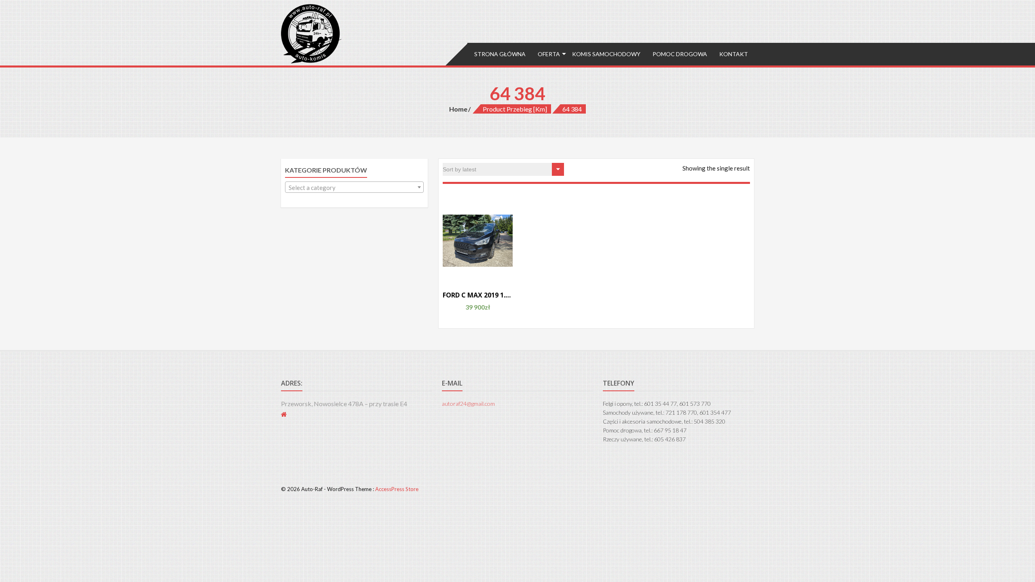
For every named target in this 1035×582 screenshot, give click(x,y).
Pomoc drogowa (680, 54)
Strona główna (500, 54)
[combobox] (354, 187)
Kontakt (733, 54)
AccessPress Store (396, 489)
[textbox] (354, 187)
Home (458, 109)
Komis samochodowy (606, 54)
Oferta (549, 54)
